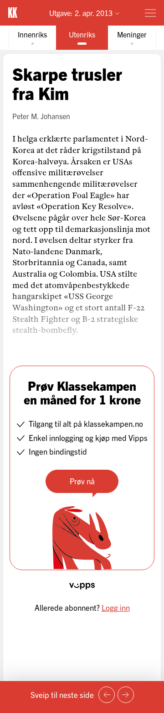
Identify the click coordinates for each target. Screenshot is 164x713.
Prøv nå (82, 481)
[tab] (32, 38)
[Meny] (150, 13)
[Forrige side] (106, 695)
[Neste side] (126, 695)
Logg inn (116, 607)
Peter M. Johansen (41, 116)
